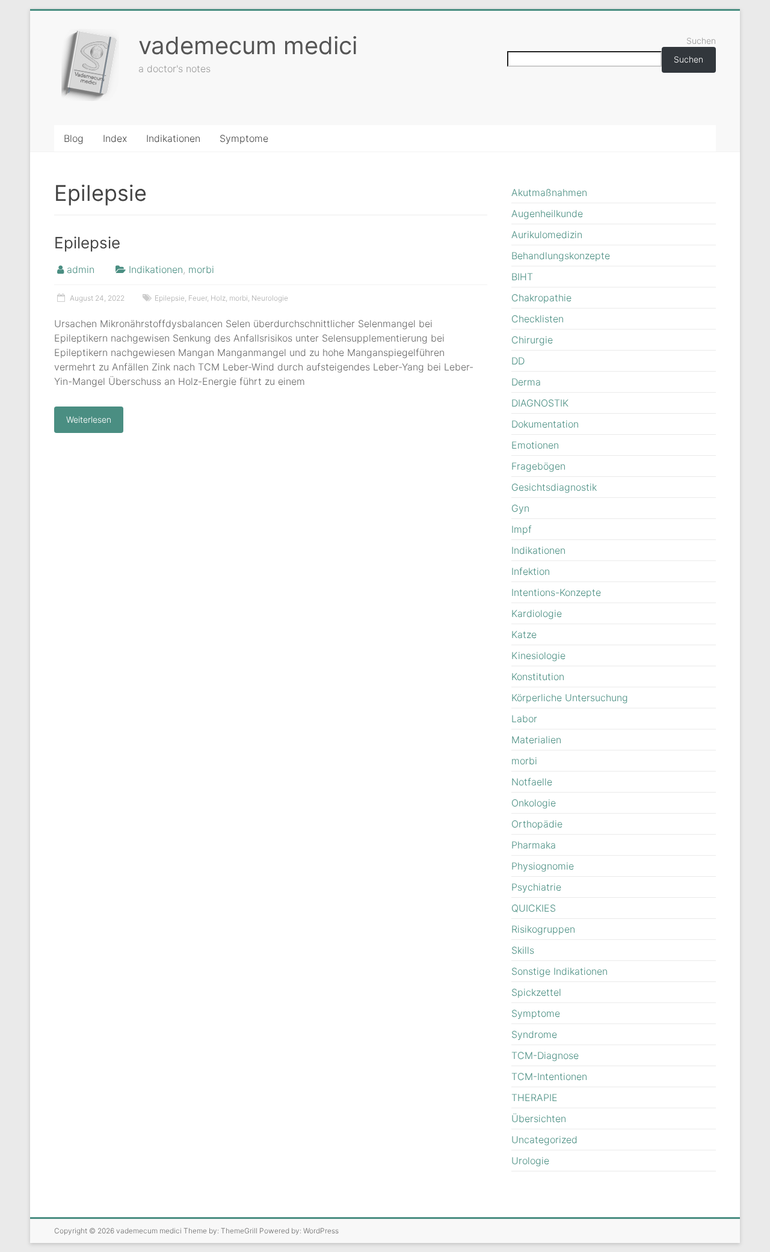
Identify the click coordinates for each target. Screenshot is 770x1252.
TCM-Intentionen (549, 1076)
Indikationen (173, 138)
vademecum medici (247, 45)
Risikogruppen (543, 929)
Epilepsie (87, 242)
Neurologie (269, 297)
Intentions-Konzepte (556, 592)
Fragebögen (538, 466)
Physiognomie (542, 866)
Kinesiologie (538, 655)
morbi (201, 269)
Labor (524, 719)
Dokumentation (545, 424)
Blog (74, 138)
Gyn (520, 508)
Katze (524, 634)
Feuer (197, 297)
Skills (522, 950)
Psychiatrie (536, 887)
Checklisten (537, 319)
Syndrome (534, 1034)
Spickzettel (536, 992)
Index (115, 138)
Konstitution (537, 676)
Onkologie (533, 803)
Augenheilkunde (547, 213)
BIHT (522, 277)
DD (518, 361)
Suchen (701, 40)
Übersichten (538, 1118)
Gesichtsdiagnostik (554, 487)
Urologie (530, 1161)
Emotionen (535, 445)
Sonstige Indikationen (559, 971)
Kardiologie (536, 613)
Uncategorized (544, 1140)
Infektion (530, 571)
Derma (526, 382)
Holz (218, 297)
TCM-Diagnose (545, 1055)
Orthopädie (536, 824)
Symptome (244, 138)
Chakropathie (541, 298)
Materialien (536, 740)
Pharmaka (533, 845)
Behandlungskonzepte (560, 256)
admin (80, 269)
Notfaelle (531, 782)
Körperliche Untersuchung (569, 698)
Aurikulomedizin (546, 235)
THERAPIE (534, 1097)
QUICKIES (533, 908)
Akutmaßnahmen (549, 192)
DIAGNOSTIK (539, 403)
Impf (521, 529)
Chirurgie (532, 340)
